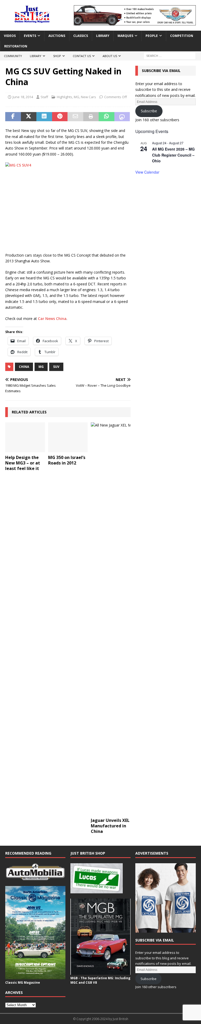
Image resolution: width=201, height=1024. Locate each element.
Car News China (52, 318)
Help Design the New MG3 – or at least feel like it (22, 463)
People (152, 36)
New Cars (88, 97)
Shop (57, 56)
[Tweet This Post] (29, 116)
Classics (80, 36)
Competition (181, 36)
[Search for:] (169, 55)
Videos (10, 36)
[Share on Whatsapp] (106, 116)
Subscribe (149, 110)
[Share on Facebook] (13, 116)
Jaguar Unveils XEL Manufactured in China (110, 825)
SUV (56, 366)
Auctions (56, 36)
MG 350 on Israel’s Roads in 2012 (66, 460)
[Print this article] (91, 116)
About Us (110, 56)
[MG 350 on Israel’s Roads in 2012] (68, 437)
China (24, 366)
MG (76, 97)
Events (30, 36)
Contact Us (82, 56)
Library (102, 36)
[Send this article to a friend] (75, 116)
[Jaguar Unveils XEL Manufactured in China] (111, 618)
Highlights (64, 97)
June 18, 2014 (23, 97)
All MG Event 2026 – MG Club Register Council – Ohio (173, 154)
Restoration (15, 46)
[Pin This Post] (60, 116)
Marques (125, 36)
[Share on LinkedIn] (44, 116)
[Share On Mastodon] (122, 116)
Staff (44, 97)
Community (13, 56)
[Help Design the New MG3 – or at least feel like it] (25, 437)
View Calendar (147, 172)
